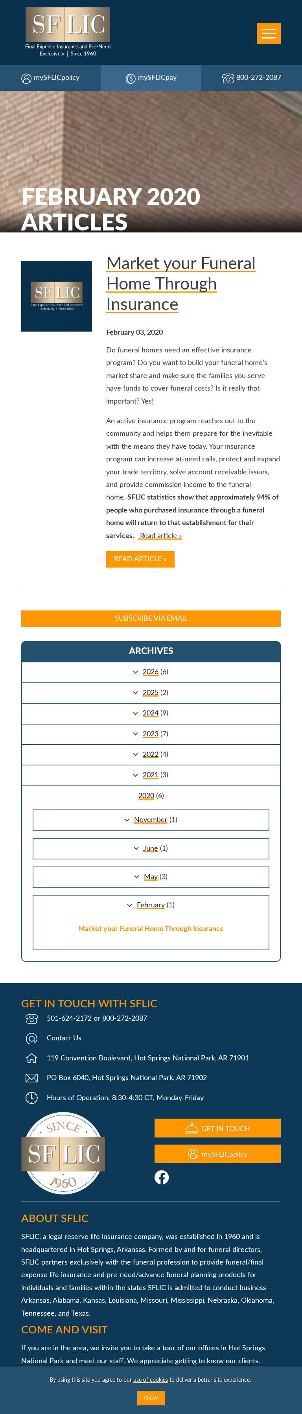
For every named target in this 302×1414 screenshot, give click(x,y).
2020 (146, 796)
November (151, 820)
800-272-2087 (258, 77)
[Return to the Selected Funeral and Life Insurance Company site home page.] (68, 24)
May (151, 877)
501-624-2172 (69, 1018)
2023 (150, 734)
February (151, 905)
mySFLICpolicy (56, 77)
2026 (150, 672)
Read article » (160, 536)
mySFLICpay (157, 77)
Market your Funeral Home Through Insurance (181, 284)
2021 (150, 775)
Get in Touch (224, 1129)
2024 (150, 713)
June (150, 848)
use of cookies (150, 1380)
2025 (150, 693)
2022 (150, 754)
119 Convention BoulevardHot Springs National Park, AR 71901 (148, 1058)
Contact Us (64, 1038)
